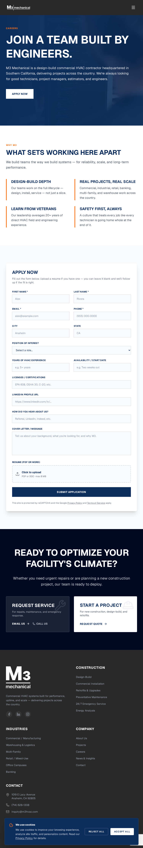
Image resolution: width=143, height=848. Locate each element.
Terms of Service (96, 502)
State (77, 326)
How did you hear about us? (30, 411)
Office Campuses (16, 765)
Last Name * (81, 291)
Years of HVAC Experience (29, 360)
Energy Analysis (85, 710)
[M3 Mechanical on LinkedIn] (18, 714)
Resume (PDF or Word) (26, 462)
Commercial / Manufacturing (23, 738)
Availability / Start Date (90, 360)
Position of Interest (25, 343)
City (15, 326)
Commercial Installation (90, 683)
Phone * (78, 308)
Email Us (18, 623)
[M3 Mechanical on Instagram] (28, 714)
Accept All (122, 831)
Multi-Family (13, 751)
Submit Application (71, 492)
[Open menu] (133, 7)
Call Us (42, 623)
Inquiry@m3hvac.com (25, 811)
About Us (81, 738)
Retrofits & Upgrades (88, 690)
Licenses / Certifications (28, 377)
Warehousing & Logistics (20, 745)
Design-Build (83, 677)
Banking (11, 771)
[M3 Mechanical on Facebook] (9, 714)
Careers (80, 751)
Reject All (96, 831)
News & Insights (85, 758)
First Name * (20, 291)
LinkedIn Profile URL (25, 394)
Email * (16, 308)
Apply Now (20, 94)
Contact (80, 765)
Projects (81, 745)
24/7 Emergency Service (91, 703)
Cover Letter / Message (27, 428)
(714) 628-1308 (20, 805)
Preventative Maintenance (91, 697)
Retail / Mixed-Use (17, 758)
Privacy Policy (74, 502)
